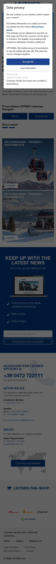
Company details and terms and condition (26, 81)
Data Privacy (12, 84)
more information (28, 68)
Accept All (28, 61)
